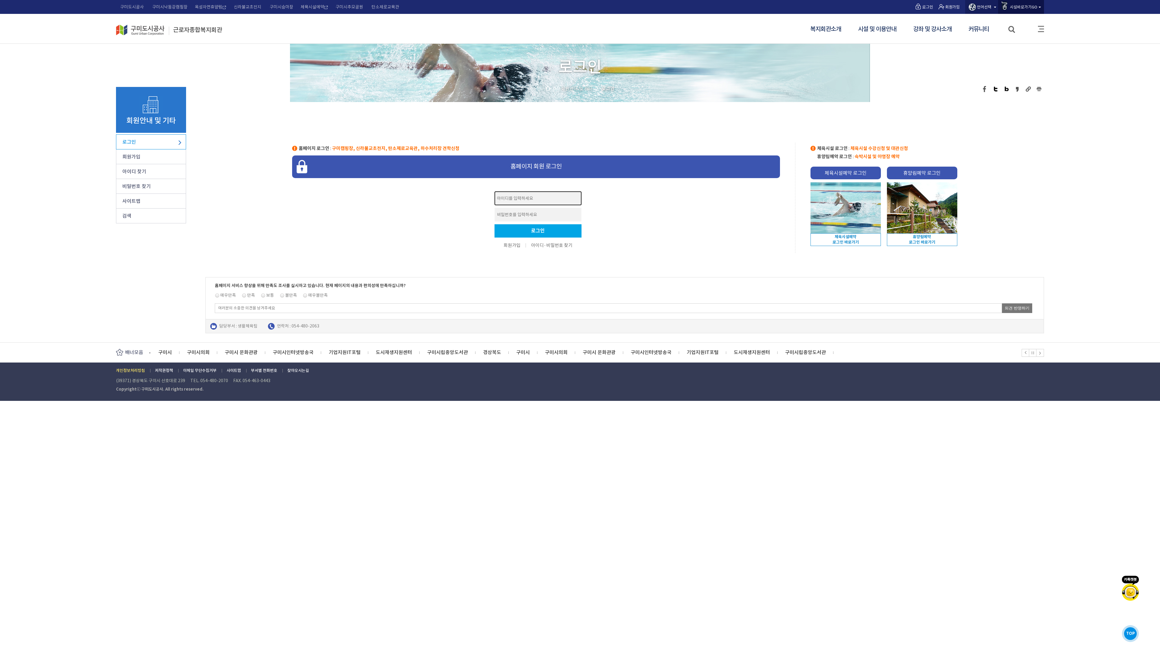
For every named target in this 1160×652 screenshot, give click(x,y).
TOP (1130, 633)
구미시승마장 (281, 7)
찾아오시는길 (298, 370)
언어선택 (984, 7)
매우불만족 (318, 295)
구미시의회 (198, 352)
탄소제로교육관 (385, 7)
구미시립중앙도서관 (447, 352)
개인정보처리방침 (130, 370)
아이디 (537, 245)
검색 (1012, 30)
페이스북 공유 (985, 89)
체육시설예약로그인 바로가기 (846, 239)
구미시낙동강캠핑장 (170, 7)
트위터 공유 (996, 89)
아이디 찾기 (134, 171)
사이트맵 (1041, 29)
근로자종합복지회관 (197, 30)
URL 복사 (1028, 89)
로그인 (927, 7)
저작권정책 (164, 370)
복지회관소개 (825, 29)
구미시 (165, 352)
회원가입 (952, 7)
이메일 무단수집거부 (200, 370)
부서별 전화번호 (264, 370)
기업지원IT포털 (345, 352)
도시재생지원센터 (394, 352)
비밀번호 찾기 (136, 186)
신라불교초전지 (247, 7)
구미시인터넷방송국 (293, 352)
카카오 (1130, 588)
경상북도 (492, 352)
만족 (251, 295)
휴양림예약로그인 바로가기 (922, 239)
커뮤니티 (978, 29)
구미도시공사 (132, 7)
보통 (270, 295)
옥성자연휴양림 (208, 7)
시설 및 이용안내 (877, 29)
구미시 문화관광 (241, 352)
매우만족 (228, 295)
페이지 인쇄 (1039, 89)
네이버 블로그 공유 (1007, 89)
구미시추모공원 (349, 7)
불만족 (291, 295)
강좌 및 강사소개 (932, 29)
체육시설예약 (312, 7)
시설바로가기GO (1023, 7)
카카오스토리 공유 (1018, 89)
